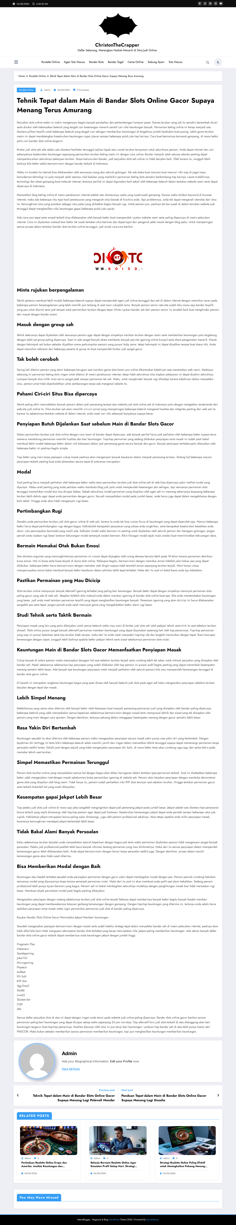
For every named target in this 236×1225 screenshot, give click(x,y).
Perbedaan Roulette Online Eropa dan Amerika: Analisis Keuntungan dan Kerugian (44, 1164)
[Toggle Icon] (16, 62)
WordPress (114, 1219)
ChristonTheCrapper (117, 44)
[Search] (208, 63)
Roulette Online (50, 62)
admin (47, 90)
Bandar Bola (96, 62)
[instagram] (216, 3)
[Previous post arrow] (18, 1095)
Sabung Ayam (156, 62)
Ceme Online (136, 62)
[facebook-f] (200, 3)
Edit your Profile (121, 1061)
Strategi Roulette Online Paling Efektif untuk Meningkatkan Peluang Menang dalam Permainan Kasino (182, 1164)
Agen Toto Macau (74, 62)
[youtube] (221, 3)
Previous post (107, 1090)
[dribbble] (210, 3)
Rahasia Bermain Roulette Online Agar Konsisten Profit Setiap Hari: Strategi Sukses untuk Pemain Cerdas (113, 1164)
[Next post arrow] (218, 1095)
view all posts (71, 1069)
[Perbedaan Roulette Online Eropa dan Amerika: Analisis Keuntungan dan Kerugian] (48, 1140)
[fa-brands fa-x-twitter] (205, 3)
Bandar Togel (115, 62)
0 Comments (83, 90)
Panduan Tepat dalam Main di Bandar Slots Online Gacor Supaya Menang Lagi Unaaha (163, 1098)
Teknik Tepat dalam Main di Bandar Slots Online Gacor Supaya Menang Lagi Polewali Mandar (74, 1098)
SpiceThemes (152, 1219)
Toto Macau (175, 62)
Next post (127, 1090)
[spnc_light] (218, 62)
